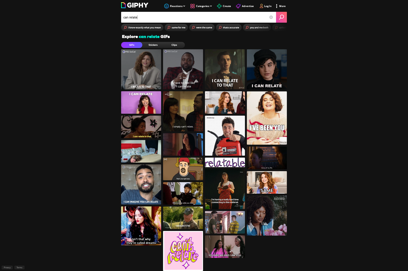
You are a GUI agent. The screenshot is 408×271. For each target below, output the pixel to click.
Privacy (7, 267)
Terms (19, 267)
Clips (174, 44)
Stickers (153, 44)
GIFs (131, 44)
